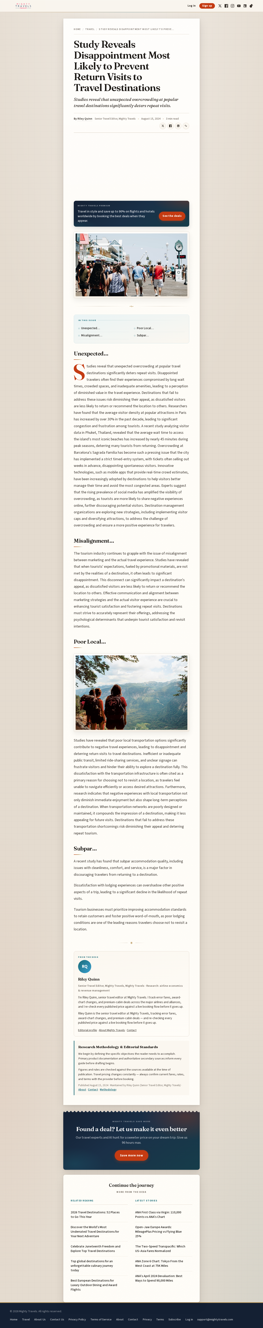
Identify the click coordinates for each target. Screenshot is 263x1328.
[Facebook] (226, 6)
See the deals (172, 216)
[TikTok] (251, 6)
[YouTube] (239, 6)
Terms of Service (101, 1319)
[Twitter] (220, 6)
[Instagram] (232, 6)
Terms (160, 1319)
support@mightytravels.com (215, 1319)
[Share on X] (162, 126)
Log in (192, 6)
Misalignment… (91, 335)
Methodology (108, 1089)
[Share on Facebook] (170, 126)
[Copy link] (186, 126)
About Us (40, 1319)
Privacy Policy (77, 1319)
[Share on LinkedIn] (178, 126)
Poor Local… (145, 328)
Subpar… (143, 335)
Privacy (147, 1319)
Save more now (131, 1155)
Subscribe (174, 1319)
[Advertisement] (131, 166)
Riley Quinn (84, 119)
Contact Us (57, 1319)
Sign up (207, 6)
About (82, 1089)
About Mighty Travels (112, 1030)
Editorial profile (87, 1030)
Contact (131, 1030)
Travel (90, 29)
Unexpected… (90, 328)
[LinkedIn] (245, 6)
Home (77, 29)
